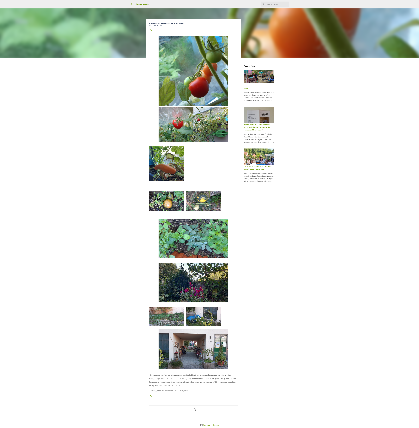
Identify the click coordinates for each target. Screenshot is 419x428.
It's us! (246, 88)
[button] (150, 29)
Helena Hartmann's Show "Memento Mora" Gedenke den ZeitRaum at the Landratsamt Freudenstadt (257, 127)
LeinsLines (142, 4)
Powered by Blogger (211, 425)
